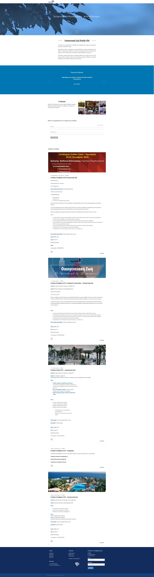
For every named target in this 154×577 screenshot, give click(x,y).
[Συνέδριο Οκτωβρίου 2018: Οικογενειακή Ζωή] (77, 162)
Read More (102, 253)
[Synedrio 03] (103, 111)
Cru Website (51, 557)
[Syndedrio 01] (103, 104)
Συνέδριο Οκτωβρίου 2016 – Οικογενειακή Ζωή (64, 497)
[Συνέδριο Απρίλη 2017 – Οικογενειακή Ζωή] (77, 355)
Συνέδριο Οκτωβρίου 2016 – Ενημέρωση (62, 451)
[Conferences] (92, 108)
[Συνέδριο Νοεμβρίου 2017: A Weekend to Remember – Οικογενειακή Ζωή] (77, 268)
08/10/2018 (67, 175)
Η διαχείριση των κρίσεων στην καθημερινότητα (59, 456)
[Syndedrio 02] (81, 111)
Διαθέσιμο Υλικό (71, 554)
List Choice (89, 553)
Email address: (90, 562)
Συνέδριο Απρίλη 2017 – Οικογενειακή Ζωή (63, 370)
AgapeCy (52, 448)
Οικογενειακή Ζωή (61, 175)
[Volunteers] (81, 104)
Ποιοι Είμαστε (51, 553)
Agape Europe (51, 554)
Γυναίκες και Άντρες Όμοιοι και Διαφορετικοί (58, 459)
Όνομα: (52, 126)
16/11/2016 (63, 448)
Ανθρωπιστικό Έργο (72, 553)
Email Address (53, 132)
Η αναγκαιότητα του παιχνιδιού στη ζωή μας (58, 462)
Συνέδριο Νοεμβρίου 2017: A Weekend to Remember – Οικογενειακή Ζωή (72, 283)
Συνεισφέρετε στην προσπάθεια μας (74, 558)
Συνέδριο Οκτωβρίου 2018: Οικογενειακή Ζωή (64, 177)
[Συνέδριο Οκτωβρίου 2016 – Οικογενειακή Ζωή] (77, 482)
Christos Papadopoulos (54, 175)
